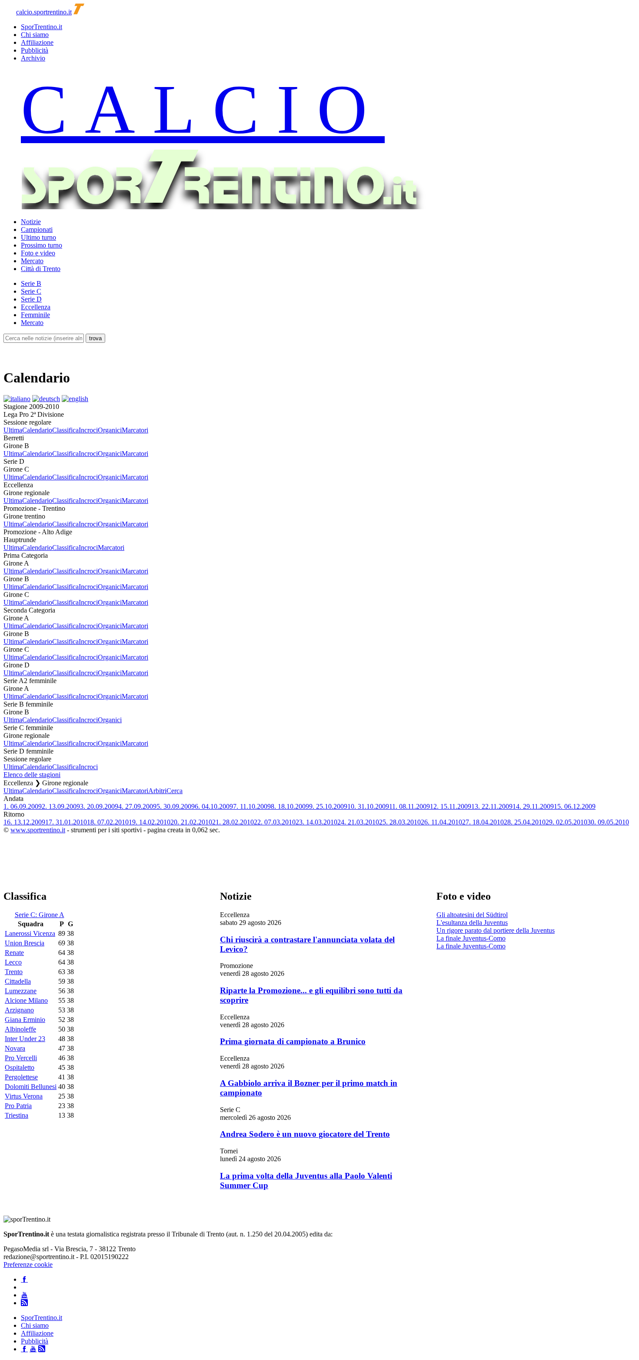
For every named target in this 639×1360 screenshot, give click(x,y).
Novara (15, 1048)
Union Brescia (24, 943)
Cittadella (18, 981)
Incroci (88, 430)
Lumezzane (21, 991)
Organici (110, 430)
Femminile (35, 314)
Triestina (16, 1115)
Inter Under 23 (25, 1038)
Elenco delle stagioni (31, 774)
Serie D (31, 299)
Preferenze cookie (28, 1264)
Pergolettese (21, 1077)
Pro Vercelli (21, 1058)
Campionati (37, 229)
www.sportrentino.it (37, 830)
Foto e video (38, 253)
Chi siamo (35, 34)
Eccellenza (35, 307)
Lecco (13, 962)
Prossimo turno (41, 245)
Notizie (31, 221)
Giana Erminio (25, 1019)
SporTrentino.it (41, 26)
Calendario (37, 430)
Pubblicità (34, 50)
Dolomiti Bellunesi (31, 1086)
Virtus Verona (24, 1096)
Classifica (65, 430)
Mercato (32, 261)
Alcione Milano (26, 1000)
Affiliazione (37, 42)
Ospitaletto (19, 1067)
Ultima (12, 430)
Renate (14, 952)
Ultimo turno (38, 237)
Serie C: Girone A (39, 914)
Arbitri (157, 790)
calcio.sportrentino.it (44, 12)
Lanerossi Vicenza (30, 933)
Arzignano (19, 1010)
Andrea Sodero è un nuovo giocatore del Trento (305, 1134)
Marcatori (135, 430)
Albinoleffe (20, 1029)
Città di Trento (40, 268)
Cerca (174, 790)
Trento (14, 971)
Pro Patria (18, 1105)
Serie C (31, 291)
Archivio (33, 58)
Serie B (31, 283)
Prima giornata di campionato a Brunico (293, 1041)
